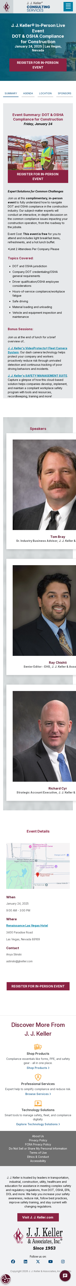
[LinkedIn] (25, 1262)
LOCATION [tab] (45, 93)
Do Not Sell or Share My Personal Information (38, 1148)
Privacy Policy (38, 1140)
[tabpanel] (38, 551)
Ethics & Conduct (38, 1156)
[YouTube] (50, 1262)
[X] (38, 1262)
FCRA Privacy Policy (38, 1144)
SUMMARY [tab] (11, 93)
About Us (38, 1136)
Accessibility (38, 1161)
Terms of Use (38, 1152)
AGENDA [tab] (28, 93)
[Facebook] (13, 1262)
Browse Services (37, 1094)
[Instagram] (63, 1262)
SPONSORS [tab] (64, 93)
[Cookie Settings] (6, 1279)
